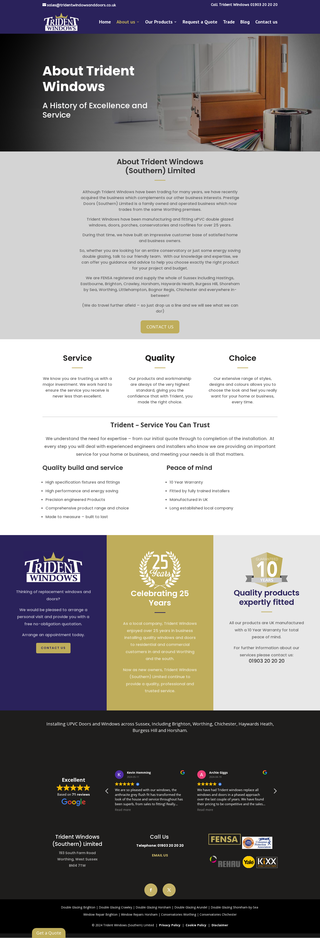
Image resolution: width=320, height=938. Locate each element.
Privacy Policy (169, 925)
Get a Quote (48, 933)
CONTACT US (160, 327)
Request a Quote (200, 22)
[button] (275, 792)
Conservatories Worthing (178, 914)
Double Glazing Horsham (153, 907)
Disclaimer (220, 925)
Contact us (266, 22)
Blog (245, 22)
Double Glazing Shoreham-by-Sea (234, 907)
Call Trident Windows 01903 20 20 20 (244, 5)
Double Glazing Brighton (78, 907)
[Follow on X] (169, 889)
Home (105, 22)
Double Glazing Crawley (115, 907)
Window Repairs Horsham (139, 914)
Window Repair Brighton (100, 914)
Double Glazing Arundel (190, 907)
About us (125, 22)
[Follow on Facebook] (150, 889)
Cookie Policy (196, 925)
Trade (229, 22)
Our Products (159, 22)
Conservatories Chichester (218, 914)
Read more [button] (123, 810)
